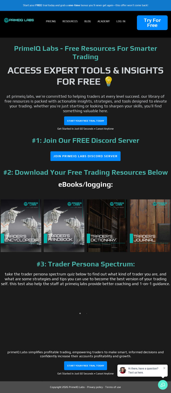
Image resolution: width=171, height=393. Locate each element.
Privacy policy (95, 387)
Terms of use (113, 387)
